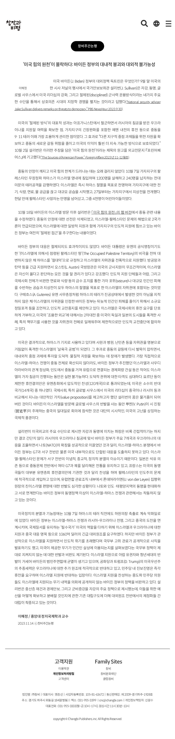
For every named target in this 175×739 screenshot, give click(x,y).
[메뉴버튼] (168, 23)
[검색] (144, 23)
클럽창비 (108, 679)
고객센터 (63, 679)
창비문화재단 (109, 674)
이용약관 (63, 669)
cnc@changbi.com (110, 700)
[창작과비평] (13, 25)
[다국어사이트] (156, 23)
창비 (108, 669)
